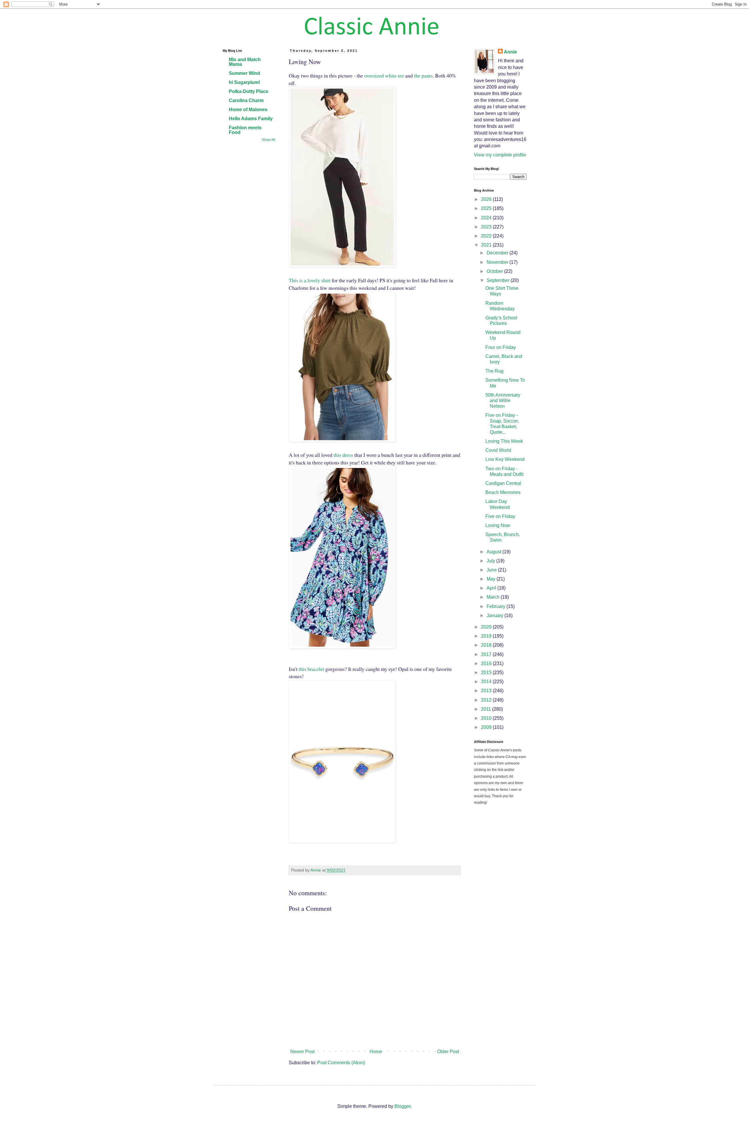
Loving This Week (504, 441)
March (494, 597)
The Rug (494, 370)
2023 (487, 226)
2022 (487, 235)
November (498, 262)
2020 (487, 626)
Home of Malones (248, 109)
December (498, 252)
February (496, 606)
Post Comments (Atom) (341, 1062)
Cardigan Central (503, 483)
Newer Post (302, 1051)
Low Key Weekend (505, 459)
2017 (487, 654)
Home (376, 1051)
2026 (487, 199)
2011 (486, 709)
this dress (343, 454)
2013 (487, 690)
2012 (487, 700)
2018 (487, 645)
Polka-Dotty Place (248, 91)
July (491, 560)
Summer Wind (244, 73)
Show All (268, 140)
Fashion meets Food (245, 130)
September (499, 280)
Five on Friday (500, 516)
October (495, 271)
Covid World (498, 450)
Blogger (402, 1106)
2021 (487, 244)
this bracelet (311, 668)
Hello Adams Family (251, 118)
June (492, 569)
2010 (487, 718)
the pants (423, 75)
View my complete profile (500, 154)
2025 (487, 208)
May (492, 578)
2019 (487, 635)
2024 (487, 217)
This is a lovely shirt (310, 280)
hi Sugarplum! (244, 82)
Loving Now (497, 525)
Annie (510, 51)
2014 (487, 681)
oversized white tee (384, 75)
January (495, 615)
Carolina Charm (246, 100)
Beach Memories (502, 492)
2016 (487, 663)
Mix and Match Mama (245, 62)
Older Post (448, 1051)
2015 (487, 672)
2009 (487, 727)
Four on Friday (500, 347)
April (492, 588)
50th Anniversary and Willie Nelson (502, 400)
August (494, 551)
